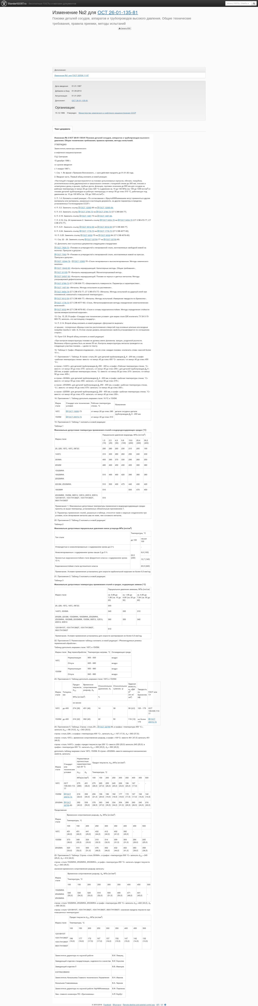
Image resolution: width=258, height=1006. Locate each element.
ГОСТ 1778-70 (87, 231)
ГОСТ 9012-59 (87, 226)
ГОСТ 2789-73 (86, 211)
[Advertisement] (83, 45)
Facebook (107, 1004)
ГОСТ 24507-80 (63, 276)
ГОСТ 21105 (61, 272)
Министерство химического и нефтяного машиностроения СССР (107, 112)
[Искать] (254, 3)
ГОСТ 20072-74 (75, 417)
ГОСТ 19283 (73, 411)
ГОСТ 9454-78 (108, 220)
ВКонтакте (117, 1004)
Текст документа (62, 128)
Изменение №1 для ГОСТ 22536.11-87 (72, 75)
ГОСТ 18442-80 (63, 268)
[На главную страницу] (4, 3)
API (157, 1004)
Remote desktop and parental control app (139, 1004)
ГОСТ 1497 (86, 215)
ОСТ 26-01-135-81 (118, 12)
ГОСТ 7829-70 (62, 247)
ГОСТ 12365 (85, 207)
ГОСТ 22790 (92, 239)
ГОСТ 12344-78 (63, 261)
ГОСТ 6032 (87, 235)
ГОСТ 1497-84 (105, 215)
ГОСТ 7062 (61, 254)
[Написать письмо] (162, 1004)
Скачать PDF (125, 28)
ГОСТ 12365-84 (106, 207)
